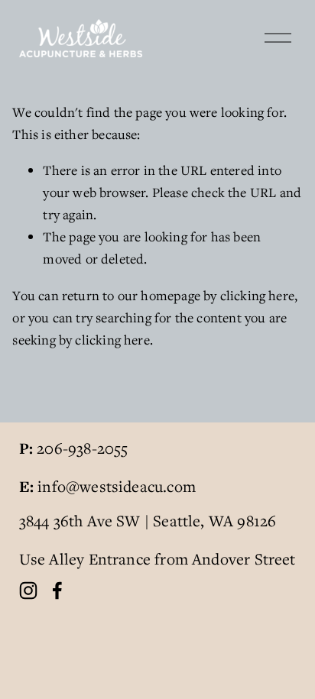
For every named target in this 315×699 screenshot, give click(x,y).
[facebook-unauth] (57, 590)
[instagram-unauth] (28, 590)
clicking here (257, 295)
